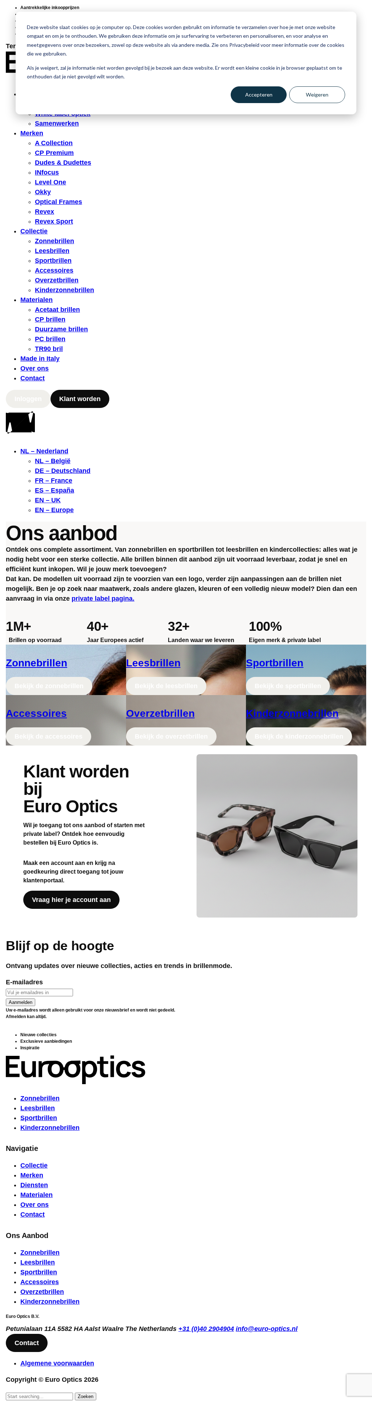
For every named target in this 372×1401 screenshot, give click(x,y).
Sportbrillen (53, 260)
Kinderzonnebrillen (64, 290)
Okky (43, 192)
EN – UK (48, 500)
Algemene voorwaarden (57, 1363)
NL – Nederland (44, 451)
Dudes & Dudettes (63, 162)
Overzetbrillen (56, 280)
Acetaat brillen (57, 309)
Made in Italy (40, 358)
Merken (31, 133)
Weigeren (317, 94)
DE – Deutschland (62, 470)
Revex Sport (54, 221)
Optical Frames (58, 201)
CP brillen (50, 319)
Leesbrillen (52, 250)
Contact (32, 378)
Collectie (34, 231)
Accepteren (258, 94)
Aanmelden (20, 1002)
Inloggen (28, 399)
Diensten (34, 1185)
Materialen (36, 299)
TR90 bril (49, 348)
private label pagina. (103, 598)
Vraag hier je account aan (71, 899)
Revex (44, 211)
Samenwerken (57, 123)
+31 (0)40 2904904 (206, 1328)
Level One (50, 182)
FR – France (53, 480)
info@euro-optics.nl (267, 1328)
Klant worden (80, 399)
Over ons (34, 368)
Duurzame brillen (61, 329)
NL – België (52, 461)
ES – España (54, 490)
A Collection (54, 143)
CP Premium (54, 152)
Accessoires (54, 270)
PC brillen (50, 339)
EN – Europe (54, 510)
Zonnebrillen (54, 241)
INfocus (47, 172)
